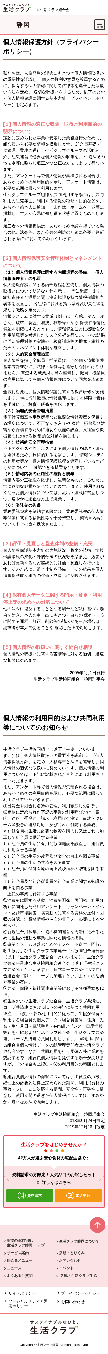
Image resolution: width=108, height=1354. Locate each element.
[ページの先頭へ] (97, 1227)
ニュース (14, 1268)
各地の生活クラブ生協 (78, 1275)
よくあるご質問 (20, 1275)
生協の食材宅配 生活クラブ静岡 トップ (26, 1242)
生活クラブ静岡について (79, 1241)
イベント (66, 1268)
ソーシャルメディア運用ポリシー (28, 1303)
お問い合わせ (70, 1260)
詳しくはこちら (56, 1182)
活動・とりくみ (72, 1253)
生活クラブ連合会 (54, 10)
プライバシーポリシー (81, 1293)
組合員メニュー (20, 1260)
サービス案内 (18, 1253)
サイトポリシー (22, 1293)
